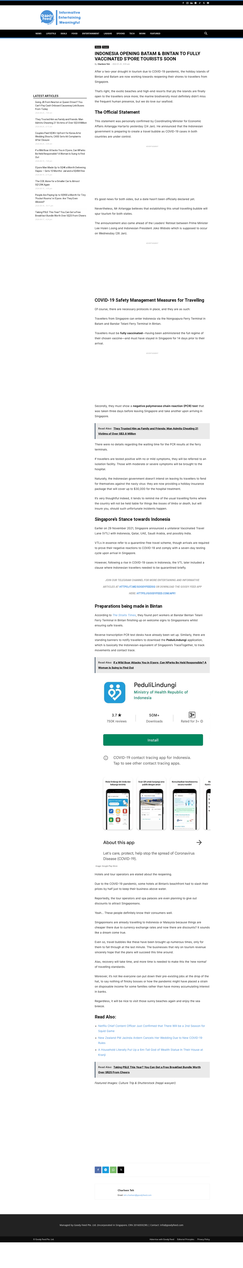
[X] (204, 3)
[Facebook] (183, 3)
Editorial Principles (185, 1239)
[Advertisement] (149, 17)
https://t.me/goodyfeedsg (137, 586)
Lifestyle (51, 33)
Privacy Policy (203, 1239)
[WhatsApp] (113, 1170)
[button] (206, 33)
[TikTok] (200, 3)
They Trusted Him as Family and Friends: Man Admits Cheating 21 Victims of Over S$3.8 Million (61, 121)
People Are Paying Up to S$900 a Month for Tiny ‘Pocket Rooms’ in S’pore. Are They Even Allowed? (60, 198)
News (38, 33)
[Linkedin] (191, 3)
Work (142, 33)
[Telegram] (195, 3)
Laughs (108, 33)
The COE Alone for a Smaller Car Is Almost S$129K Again (57, 183)
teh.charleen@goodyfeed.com (137, 1195)
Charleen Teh (104, 64)
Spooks (121, 33)
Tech (132, 33)
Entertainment (90, 33)
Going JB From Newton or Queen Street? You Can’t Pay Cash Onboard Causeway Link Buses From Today (59, 105)
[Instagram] (187, 3)
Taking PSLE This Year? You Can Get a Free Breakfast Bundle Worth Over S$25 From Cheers (60, 214)
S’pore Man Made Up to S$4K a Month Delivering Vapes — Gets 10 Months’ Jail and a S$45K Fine (60, 169)
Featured (155, 33)
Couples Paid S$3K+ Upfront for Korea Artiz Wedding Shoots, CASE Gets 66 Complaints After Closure (58, 136)
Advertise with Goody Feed (162, 1239)
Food (75, 33)
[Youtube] (208, 3)
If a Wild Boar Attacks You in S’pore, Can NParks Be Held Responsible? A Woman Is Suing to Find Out (60, 154)
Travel (105, 47)
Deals (64, 33)
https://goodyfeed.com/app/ (156, 593)
